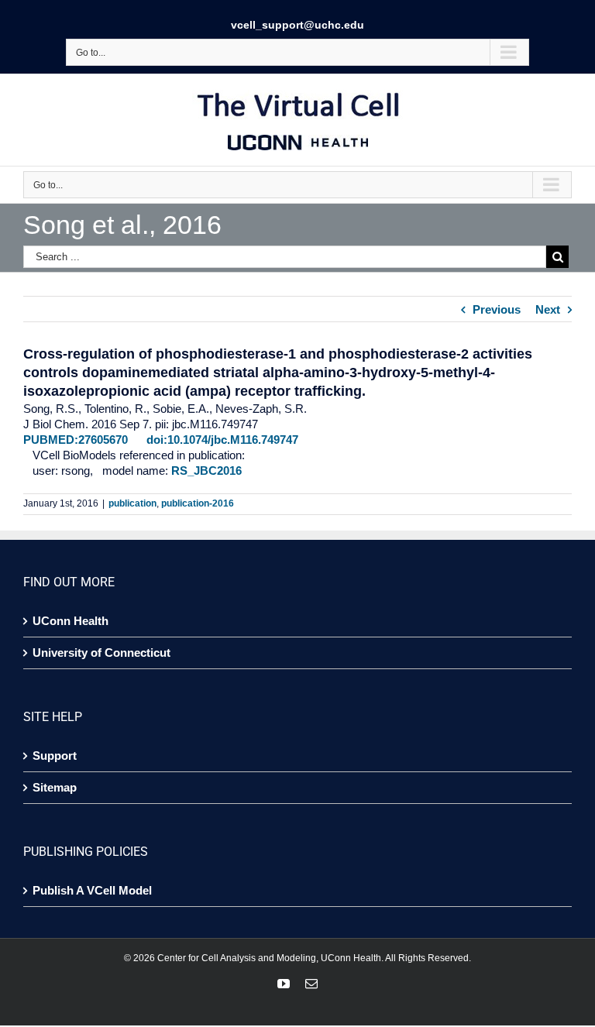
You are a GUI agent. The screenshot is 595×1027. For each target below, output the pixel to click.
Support (55, 755)
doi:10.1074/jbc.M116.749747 (222, 439)
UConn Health (70, 620)
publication (132, 503)
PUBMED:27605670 (75, 439)
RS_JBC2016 (206, 470)
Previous (497, 309)
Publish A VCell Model (92, 890)
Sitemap (55, 787)
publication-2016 (197, 503)
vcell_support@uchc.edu (297, 25)
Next (547, 309)
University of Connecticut (101, 652)
